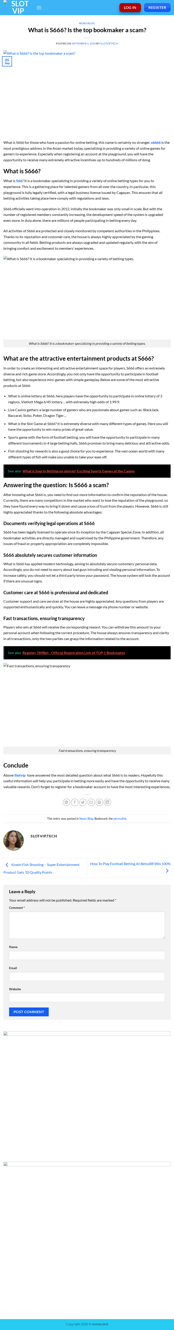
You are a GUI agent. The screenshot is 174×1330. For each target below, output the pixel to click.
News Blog (87, 23)
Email (13, 968)
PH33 (30, 1310)
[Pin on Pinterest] (99, 802)
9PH (19, 1310)
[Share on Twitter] (83, 802)
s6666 (156, 142)
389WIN (99, 1316)
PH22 (70, 1310)
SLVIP (58, 1310)
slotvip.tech (109, 43)
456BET (70, 1316)
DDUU (56, 1316)
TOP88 (42, 1316)
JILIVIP (97, 1310)
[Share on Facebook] (74, 802)
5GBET (84, 1316)
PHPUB (112, 1310)
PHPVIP (7, 1310)
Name (13, 947)
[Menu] (39, 7)
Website (15, 989)
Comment (17, 907)
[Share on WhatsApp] (66, 802)
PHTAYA (44, 1310)
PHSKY (83, 1310)
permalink (120, 818)
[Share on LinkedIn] (107, 802)
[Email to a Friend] (91, 802)
